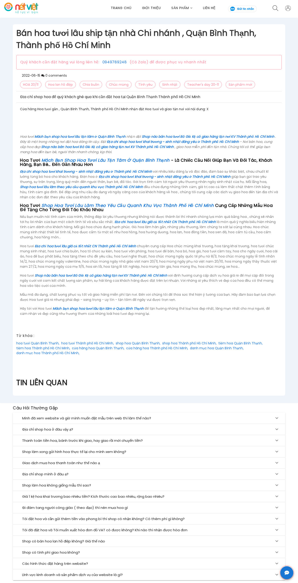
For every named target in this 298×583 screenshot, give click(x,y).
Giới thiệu (151, 8)
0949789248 (114, 62)
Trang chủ (121, 8)
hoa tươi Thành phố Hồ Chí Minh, (87, 343)
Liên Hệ (209, 8)
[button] (187, 8)
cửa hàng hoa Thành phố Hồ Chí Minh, (157, 348)
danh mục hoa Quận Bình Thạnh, (217, 348)
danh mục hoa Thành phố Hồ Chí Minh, (47, 353)
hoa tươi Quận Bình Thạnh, (37, 343)
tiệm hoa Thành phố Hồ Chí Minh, (43, 348)
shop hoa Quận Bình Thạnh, (138, 343)
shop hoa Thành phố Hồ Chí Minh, (189, 343)
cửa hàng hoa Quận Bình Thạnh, (98, 348)
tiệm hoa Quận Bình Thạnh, (240, 343)
